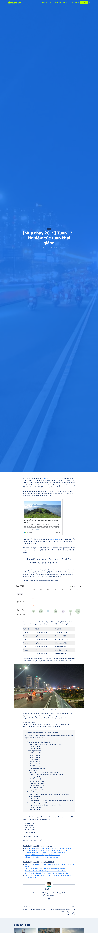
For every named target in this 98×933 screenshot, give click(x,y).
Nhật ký (49, 229)
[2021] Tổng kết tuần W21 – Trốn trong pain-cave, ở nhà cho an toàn (46, 873)
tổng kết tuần (37, 840)
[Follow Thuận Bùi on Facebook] (49, 899)
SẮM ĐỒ (84, 2)
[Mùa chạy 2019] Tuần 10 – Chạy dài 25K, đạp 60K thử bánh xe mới (46, 850)
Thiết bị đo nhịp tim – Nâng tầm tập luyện (34, 909)
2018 (50, 478)
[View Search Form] (89, 3)
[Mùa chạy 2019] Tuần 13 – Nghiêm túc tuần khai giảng (42, 857)
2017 (45, 478)
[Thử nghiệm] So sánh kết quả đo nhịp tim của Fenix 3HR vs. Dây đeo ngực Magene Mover (63, 910)
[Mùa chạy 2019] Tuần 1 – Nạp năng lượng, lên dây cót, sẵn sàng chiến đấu (48, 848)
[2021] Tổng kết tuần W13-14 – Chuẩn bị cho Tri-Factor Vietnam (45, 869)
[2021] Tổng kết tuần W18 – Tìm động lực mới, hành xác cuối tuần (45, 871)
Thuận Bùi (49, 889)
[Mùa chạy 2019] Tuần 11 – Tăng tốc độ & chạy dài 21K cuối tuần (45, 853)
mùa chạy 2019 (27, 840)
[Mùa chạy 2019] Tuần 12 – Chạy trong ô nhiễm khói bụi (42, 855)
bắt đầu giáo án (65, 817)
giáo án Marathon (54, 539)
